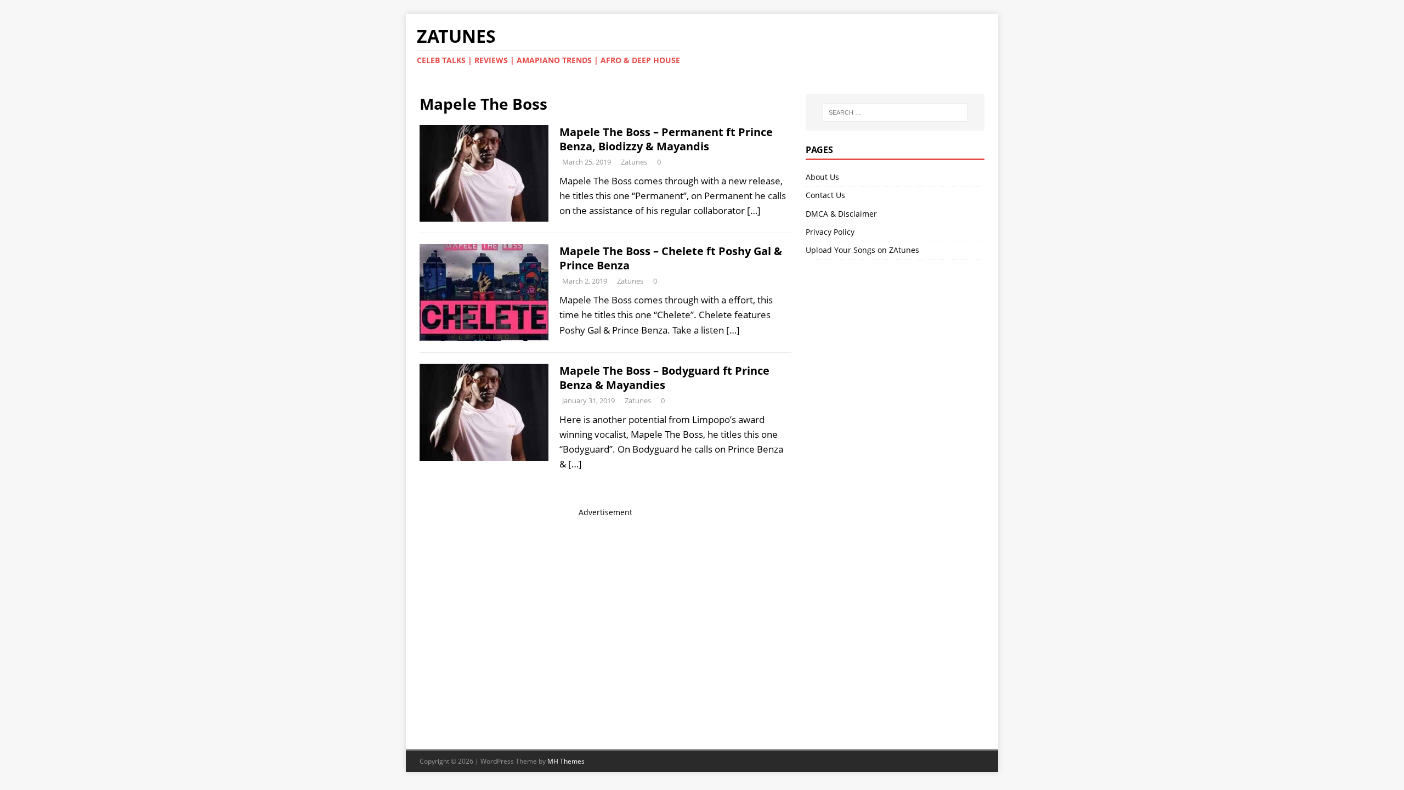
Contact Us (825, 195)
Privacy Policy (830, 232)
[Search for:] (895, 112)
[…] (754, 210)
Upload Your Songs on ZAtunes (862, 250)
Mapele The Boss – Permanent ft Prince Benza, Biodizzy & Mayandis (666, 139)
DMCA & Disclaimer (841, 213)
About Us (822, 177)
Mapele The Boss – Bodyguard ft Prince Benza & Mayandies (664, 377)
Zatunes (634, 162)
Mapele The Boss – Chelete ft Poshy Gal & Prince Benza (670, 258)
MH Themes (566, 761)
